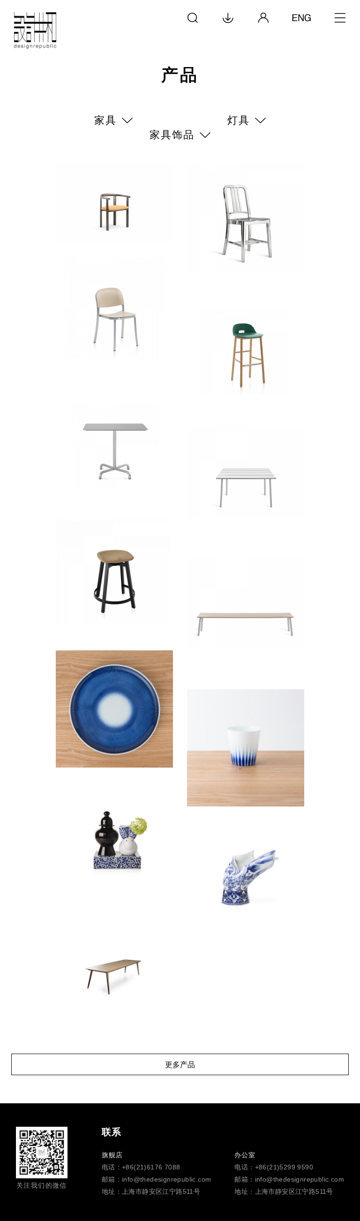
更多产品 (180, 1065)
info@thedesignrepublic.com (166, 1179)
